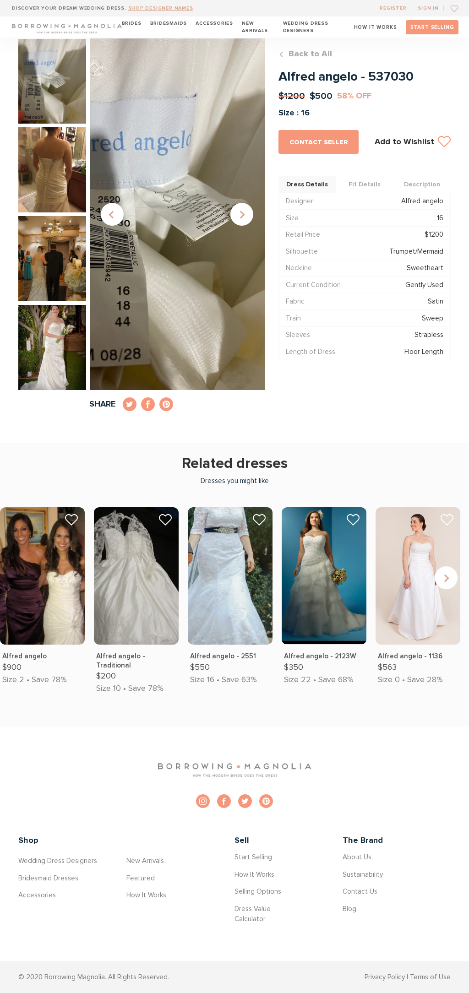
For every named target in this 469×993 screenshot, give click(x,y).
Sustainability (363, 874)
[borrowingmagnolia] (67, 27)
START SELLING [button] (432, 27)
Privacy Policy (385, 977)
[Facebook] (224, 801)
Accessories (214, 23)
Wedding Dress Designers (305, 26)
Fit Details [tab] (365, 184)
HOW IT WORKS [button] (375, 27)
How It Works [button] (146, 895)
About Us (357, 857)
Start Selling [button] (253, 857)
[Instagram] (203, 801)
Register (393, 8)
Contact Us (360, 891)
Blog (349, 909)
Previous (112, 214)
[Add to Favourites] (450, 8)
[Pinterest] (266, 801)
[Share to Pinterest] (166, 404)
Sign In (428, 8)
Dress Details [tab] (307, 184)
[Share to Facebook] (148, 404)
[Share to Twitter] (129, 404)
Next (241, 214)
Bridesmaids (168, 23)
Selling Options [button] (257, 891)
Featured (140, 878)
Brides (132, 23)
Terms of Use (430, 977)
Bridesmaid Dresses (48, 878)
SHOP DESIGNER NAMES (160, 8)
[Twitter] (245, 801)
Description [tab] (422, 184)
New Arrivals (254, 26)
